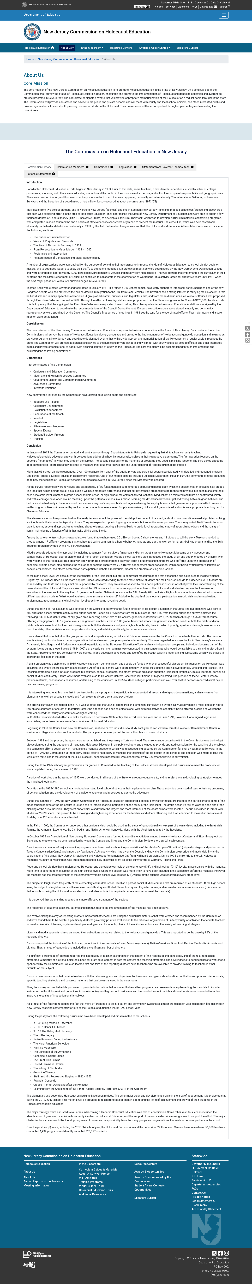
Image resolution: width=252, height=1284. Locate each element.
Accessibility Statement (206, 1209)
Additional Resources (92, 1194)
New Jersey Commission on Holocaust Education (69, 59)
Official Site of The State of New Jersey (49, 4)
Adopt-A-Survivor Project (94, 1173)
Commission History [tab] (39, 167)
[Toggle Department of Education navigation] (224, 15)
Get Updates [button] (207, 6)
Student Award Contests (149, 1185)
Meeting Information (37, 1185)
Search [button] (223, 6)
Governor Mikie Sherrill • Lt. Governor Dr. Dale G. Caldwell (195, 2)
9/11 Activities (88, 1177)
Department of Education (43, 14)
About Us (29, 1171)
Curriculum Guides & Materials (98, 1169)
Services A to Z (201, 1180)
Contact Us (199, 1192)
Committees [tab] (101, 167)
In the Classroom (90, 1164)
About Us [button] (66, 47)
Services (171, 6)
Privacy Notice (201, 1196)
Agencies (183, 6)
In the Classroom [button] (91, 47)
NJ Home (197, 1176)
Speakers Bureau (187, 47)
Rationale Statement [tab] (39, 174)
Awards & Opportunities (149, 1171)
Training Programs (91, 1182)
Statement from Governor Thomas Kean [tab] (165, 167)
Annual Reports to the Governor (43, 1181)
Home (30, 59)
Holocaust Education (38, 47)
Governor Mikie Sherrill (206, 1164)
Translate (140, 6)
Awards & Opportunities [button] (153, 47)
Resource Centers (121, 47)
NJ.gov (159, 6)
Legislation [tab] (125, 167)
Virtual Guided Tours (92, 1186)
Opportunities (142, 1189)
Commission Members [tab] (70, 167)
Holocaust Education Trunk (96, 1190)
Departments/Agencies (206, 1184)
